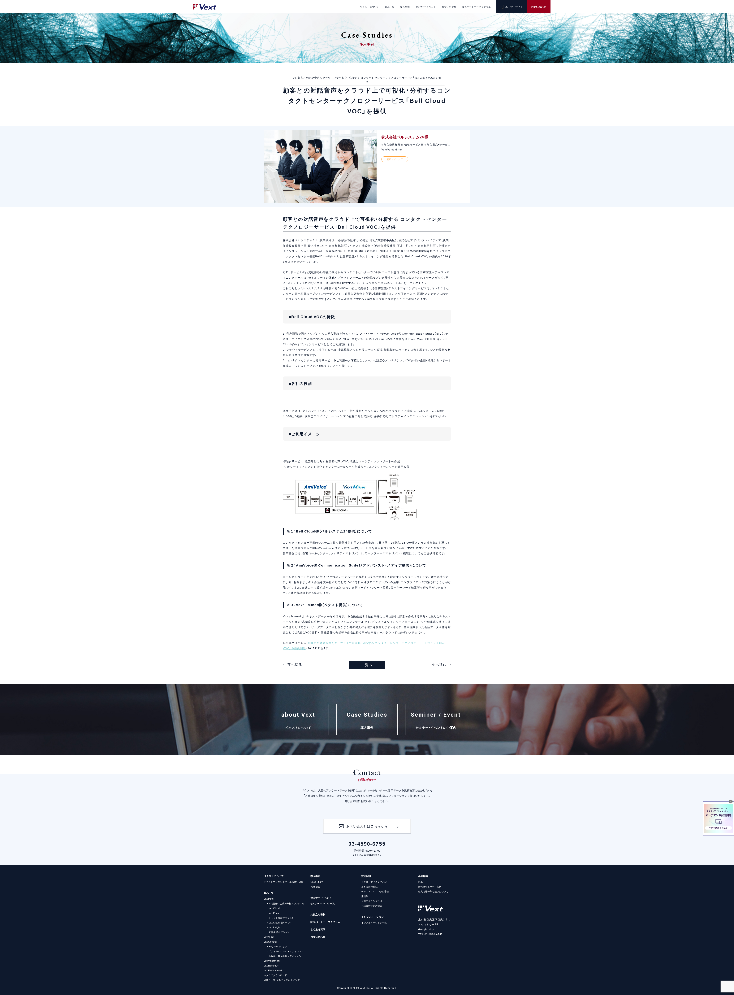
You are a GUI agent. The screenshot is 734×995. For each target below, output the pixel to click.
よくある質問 (317, 929)
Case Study (316, 882)
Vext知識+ (269, 937)
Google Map (426, 929)
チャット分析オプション (281, 917)
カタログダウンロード (275, 975)
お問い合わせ (538, 7)
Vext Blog (315, 886)
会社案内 (423, 876)
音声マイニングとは (371, 901)
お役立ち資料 (317, 914)
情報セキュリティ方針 (429, 886)
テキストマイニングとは (374, 882)
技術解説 (366, 876)
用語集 (364, 896)
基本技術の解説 (369, 886)
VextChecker (270, 941)
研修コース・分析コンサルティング (282, 980)
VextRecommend (273, 970)
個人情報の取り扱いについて (433, 891)
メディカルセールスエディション (286, 951)
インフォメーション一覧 (374, 922)
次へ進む (439, 664)
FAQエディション (278, 946)
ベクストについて (274, 876)
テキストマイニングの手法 (375, 891)
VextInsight (274, 927)
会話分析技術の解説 (371, 905)
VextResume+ (271, 965)
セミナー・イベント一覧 (322, 903)
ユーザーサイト (514, 7)
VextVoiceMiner (272, 960)
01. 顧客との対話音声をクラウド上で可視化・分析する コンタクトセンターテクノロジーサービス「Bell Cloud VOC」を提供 (367, 80)
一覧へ (367, 664)
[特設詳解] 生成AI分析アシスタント (287, 903)
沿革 (420, 882)
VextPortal (274, 913)
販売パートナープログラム (325, 922)
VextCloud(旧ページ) (280, 922)
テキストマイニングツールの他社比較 (283, 882)
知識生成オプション (279, 932)
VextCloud (274, 908)
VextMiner (269, 898)
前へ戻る (294, 664)
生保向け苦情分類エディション (285, 956)
